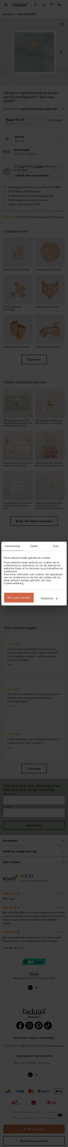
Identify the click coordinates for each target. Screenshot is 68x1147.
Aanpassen (47, 598)
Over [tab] (55, 546)
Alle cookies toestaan (19, 597)
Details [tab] (34, 546)
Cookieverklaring (13, 583)
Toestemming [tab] (12, 546)
